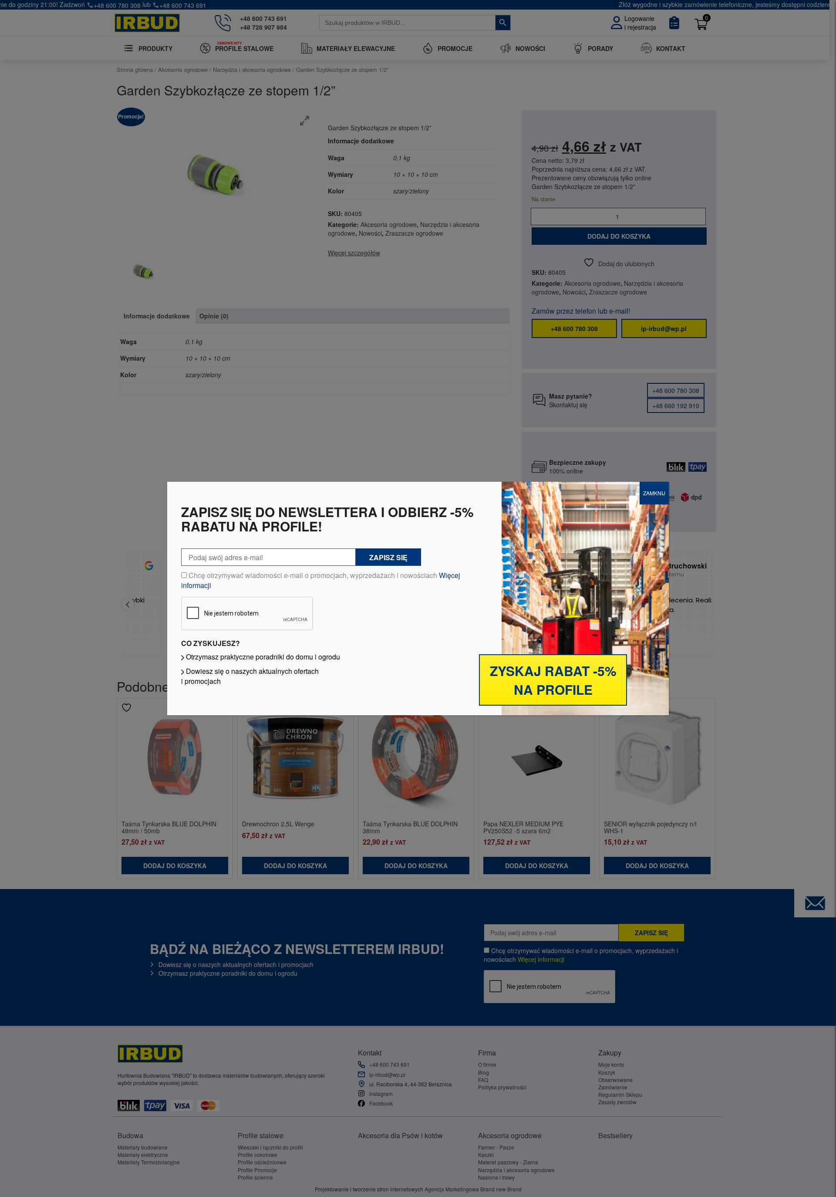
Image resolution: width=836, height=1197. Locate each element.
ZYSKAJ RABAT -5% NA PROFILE (553, 680)
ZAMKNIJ (654, 493)
